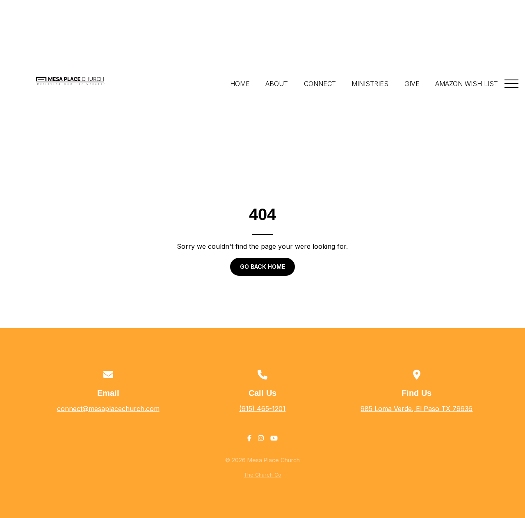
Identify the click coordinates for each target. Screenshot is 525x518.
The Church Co (262, 475)
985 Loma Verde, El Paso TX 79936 (416, 408)
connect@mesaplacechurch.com (108, 408)
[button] (511, 84)
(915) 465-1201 (262, 408)
